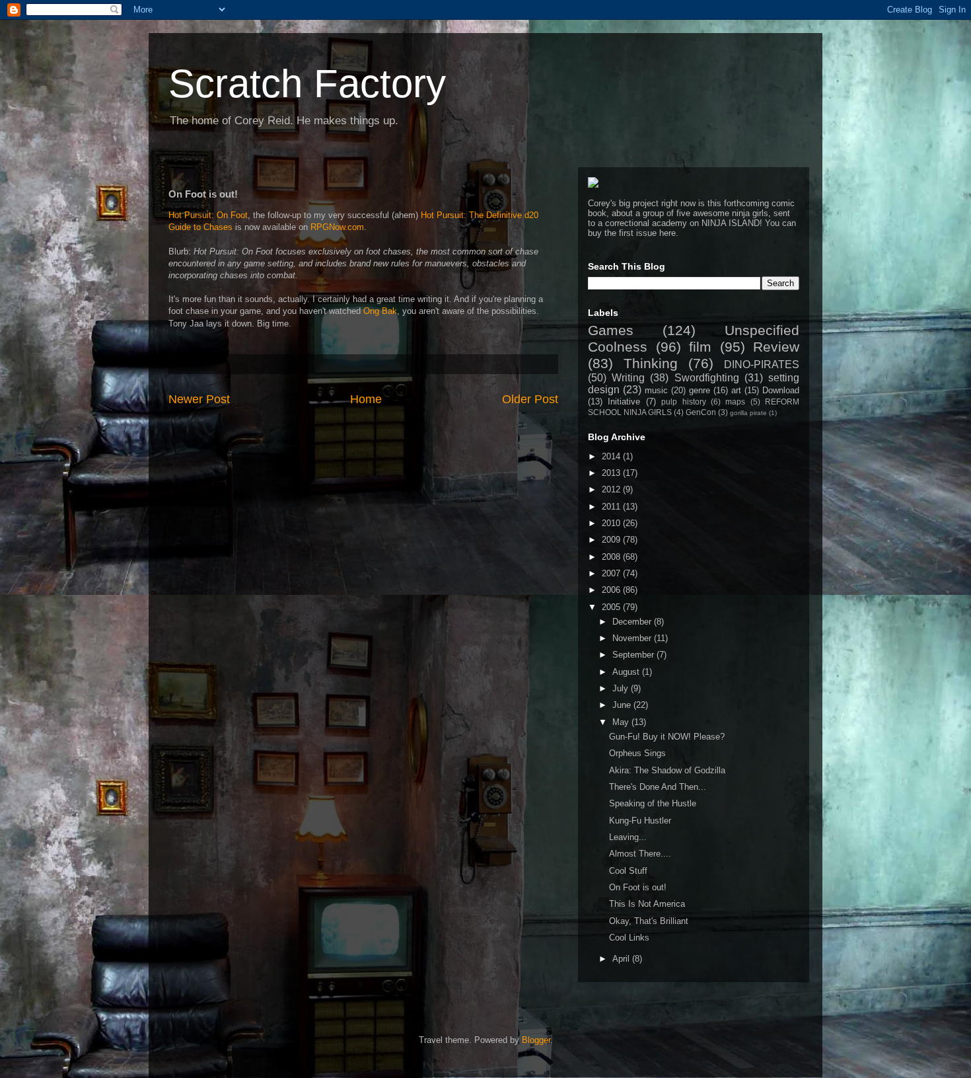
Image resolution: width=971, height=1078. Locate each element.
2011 (612, 507)
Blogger (536, 1040)
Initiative (624, 401)
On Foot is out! (637, 887)
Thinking (651, 363)
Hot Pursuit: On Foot (208, 215)
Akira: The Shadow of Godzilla (667, 770)
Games (610, 330)
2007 (612, 573)
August (627, 672)
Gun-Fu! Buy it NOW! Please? (667, 737)
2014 (612, 456)
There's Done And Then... (657, 787)
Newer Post (199, 399)
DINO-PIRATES (761, 364)
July (621, 688)
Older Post (530, 399)
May (621, 722)
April (622, 959)
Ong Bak (380, 311)
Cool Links (629, 938)
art (736, 390)
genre (699, 390)
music (656, 390)
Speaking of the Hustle (652, 803)
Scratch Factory (307, 83)
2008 (612, 557)
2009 (612, 540)
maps (735, 401)
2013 (612, 473)
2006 (612, 590)
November (633, 638)
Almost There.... (640, 854)
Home (366, 399)
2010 (612, 523)
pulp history (683, 401)
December (633, 622)
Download (780, 390)
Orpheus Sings (637, 753)
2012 (612, 489)
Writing (628, 377)
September (634, 655)
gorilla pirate (748, 412)
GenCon (701, 412)
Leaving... (628, 837)
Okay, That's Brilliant (648, 921)
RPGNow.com (337, 227)
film (700, 346)
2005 (612, 607)
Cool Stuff (628, 871)
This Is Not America (647, 904)
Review (776, 346)
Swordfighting (706, 377)
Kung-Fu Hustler (640, 821)
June (622, 705)
